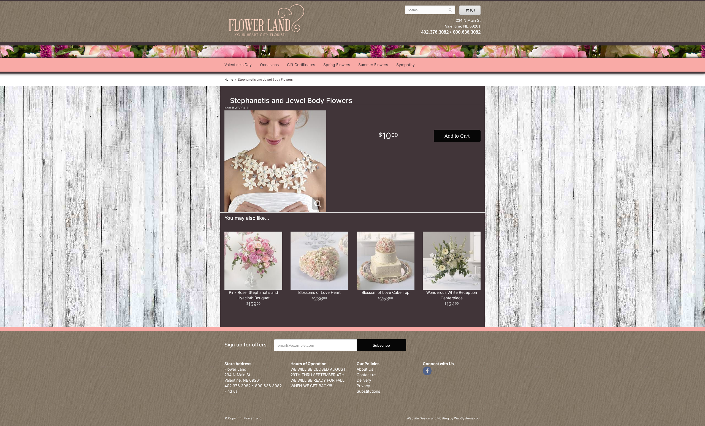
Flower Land (267, 21)
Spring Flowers (336, 64)
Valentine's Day (238, 64)
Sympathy (405, 64)
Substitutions (368, 391)
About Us (365, 369)
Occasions (269, 64)
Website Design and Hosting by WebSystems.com (444, 418)
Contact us (366, 374)
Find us (230, 391)
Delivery (364, 380)
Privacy (363, 385)
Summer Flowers (373, 64)
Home (228, 80)
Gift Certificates (301, 64)
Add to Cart (457, 136)
